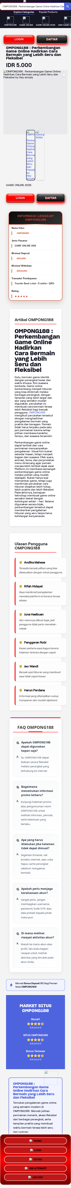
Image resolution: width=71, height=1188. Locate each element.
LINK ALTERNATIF (37, 1168)
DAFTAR (52, 39)
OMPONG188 (37, 412)
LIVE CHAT (37, 1178)
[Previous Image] (6, 102)
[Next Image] (65, 102)
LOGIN (19, 39)
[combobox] (32, 6)
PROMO (38, 1139)
